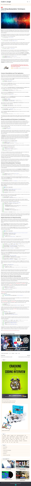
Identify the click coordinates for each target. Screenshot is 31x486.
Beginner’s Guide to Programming (5, 353)
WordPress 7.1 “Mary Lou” (8, 479)
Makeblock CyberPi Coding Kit (6, 430)
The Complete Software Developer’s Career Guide (8, 402)
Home (1, 4)
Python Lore (4, 448)
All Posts (5, 435)
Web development (23, 477)
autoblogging (12, 435)
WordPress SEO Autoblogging (7, 450)
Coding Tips (8, 477)
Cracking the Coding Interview (6, 399)
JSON (8, 439)
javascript (6, 439)
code (25, 435)
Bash (15, 435)
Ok (15, 484)
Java (1, 7)
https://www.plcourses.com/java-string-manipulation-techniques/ (11, 330)
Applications (8, 435)
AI (2, 435)
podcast (23, 439)
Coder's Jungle (6, 1)
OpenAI (16, 439)
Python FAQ (4, 453)
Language (11, 439)
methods (16, 353)
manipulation (13, 353)
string (19, 353)
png (21, 439)
